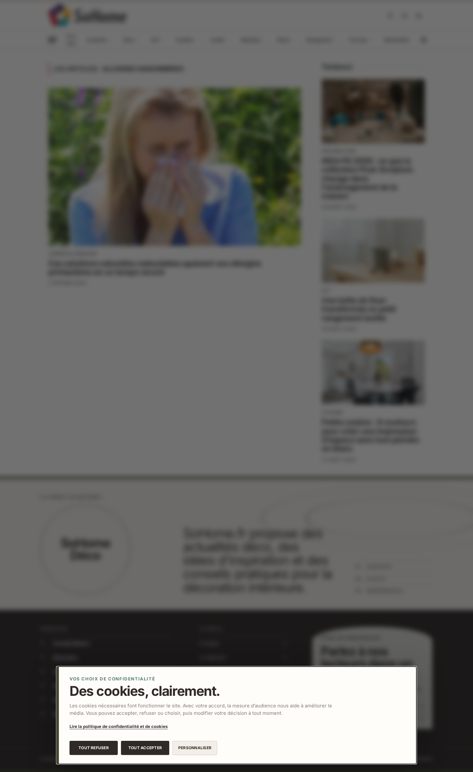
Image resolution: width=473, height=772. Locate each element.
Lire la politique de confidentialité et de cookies (119, 726)
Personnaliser (194, 747)
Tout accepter (145, 747)
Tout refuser (94, 747)
